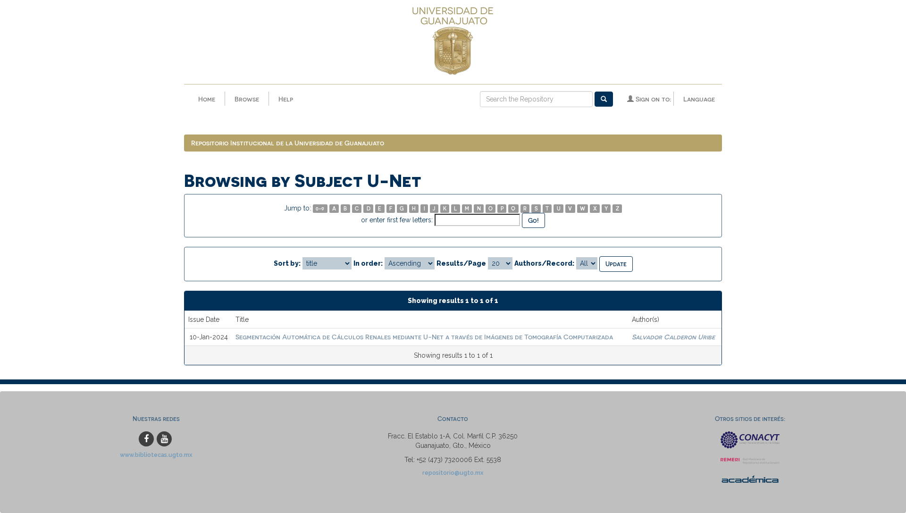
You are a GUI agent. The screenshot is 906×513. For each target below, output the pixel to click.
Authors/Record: (544, 263)
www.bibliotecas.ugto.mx (156, 454)
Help (285, 99)
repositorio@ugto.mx (453, 472)
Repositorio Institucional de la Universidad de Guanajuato (287, 143)
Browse (247, 99)
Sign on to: (652, 99)
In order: (368, 263)
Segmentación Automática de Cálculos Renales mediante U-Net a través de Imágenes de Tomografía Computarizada (424, 337)
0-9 (320, 208)
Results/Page (461, 263)
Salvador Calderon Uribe (673, 337)
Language (699, 99)
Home (206, 99)
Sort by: (287, 263)
